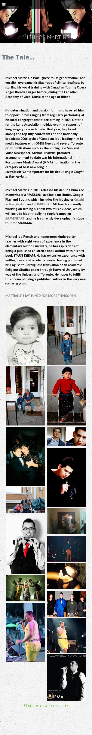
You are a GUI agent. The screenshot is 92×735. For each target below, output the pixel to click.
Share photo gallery (48, 706)
